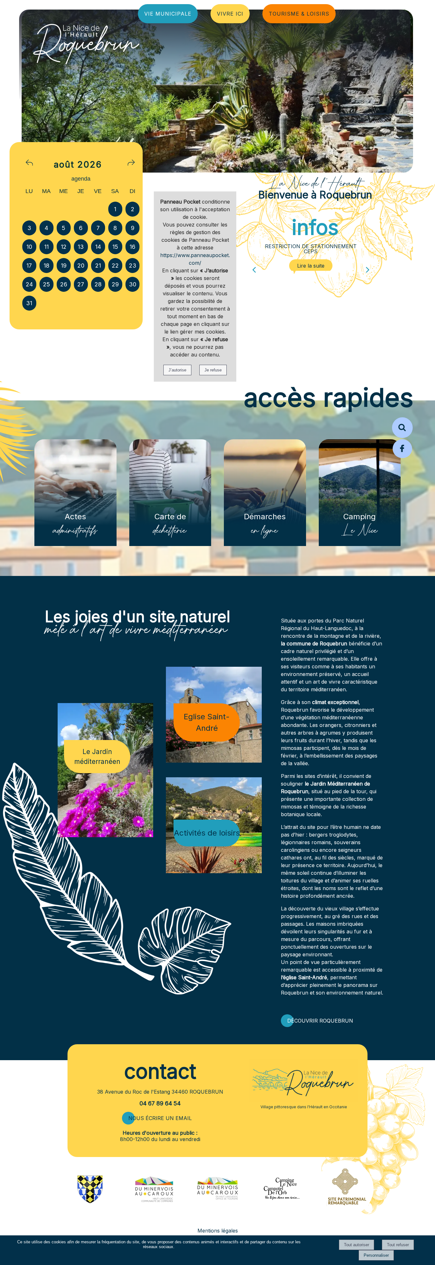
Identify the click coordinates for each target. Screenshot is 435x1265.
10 (29, 246)
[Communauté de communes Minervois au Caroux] (154, 1200)
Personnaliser (376, 1255)
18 (46, 265)
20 (80, 265)
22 (115, 265)
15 (115, 246)
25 (46, 284)
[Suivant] (367, 267)
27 (80, 284)
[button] (402, 427)
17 (29, 265)
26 (63, 284)
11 (46, 246)
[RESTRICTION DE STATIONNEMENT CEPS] (310, 266)
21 (98, 265)
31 (29, 303)
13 (81, 246)
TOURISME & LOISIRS (299, 14)
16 (132, 246)
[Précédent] (254, 267)
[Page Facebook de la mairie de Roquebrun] (402, 457)
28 (98, 284)
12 (64, 246)
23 (132, 265)
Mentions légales (217, 1230)
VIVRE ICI (230, 14)
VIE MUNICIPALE (167, 14)
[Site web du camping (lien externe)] (281, 1200)
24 (29, 284)
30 (132, 284)
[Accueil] (54, 42)
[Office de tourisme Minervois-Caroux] (217, 1214)
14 (98, 246)
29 (115, 284)
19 (64, 265)
